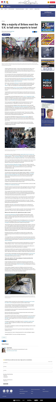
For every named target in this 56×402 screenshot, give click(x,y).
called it (6, 85)
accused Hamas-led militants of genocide (20, 106)
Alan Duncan (17, 165)
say (14, 204)
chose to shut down (20, 264)
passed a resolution (24, 116)
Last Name (4, 370)
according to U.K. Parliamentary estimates (12, 184)
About (32, 393)
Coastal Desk (6, 377)
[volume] (4, 6)
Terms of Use (21, 389)
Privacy (32, 391)
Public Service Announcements (35, 389)
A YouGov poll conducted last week (11, 214)
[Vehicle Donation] (47, 65)
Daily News (5, 375)
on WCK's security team (18, 81)
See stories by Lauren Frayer (12, 350)
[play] (2, 6)
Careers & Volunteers (46, 391)
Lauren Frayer (12, 31)
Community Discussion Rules (24, 391)
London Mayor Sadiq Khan (19, 156)
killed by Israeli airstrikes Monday (27, 78)
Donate (53, 2)
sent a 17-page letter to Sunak (29, 96)
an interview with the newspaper (13, 164)
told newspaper (18, 87)
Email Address (5, 362)
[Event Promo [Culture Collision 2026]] (47, 39)
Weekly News (6, 376)
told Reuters (16, 83)
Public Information (22, 393)
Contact (44, 389)
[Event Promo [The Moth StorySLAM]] (47, 52)
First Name (4, 366)
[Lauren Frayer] (4, 350)
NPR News (3, 21)
